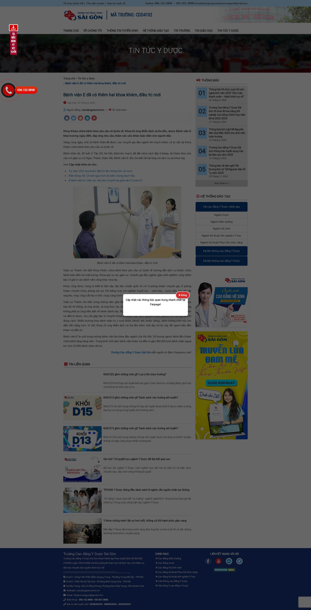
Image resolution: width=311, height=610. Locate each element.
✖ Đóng (183, 295)
